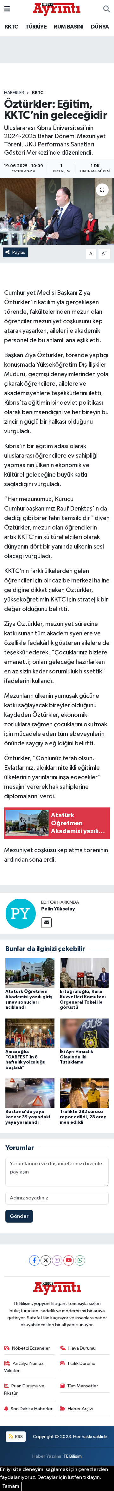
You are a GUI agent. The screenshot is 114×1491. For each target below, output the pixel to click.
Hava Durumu (82, 1348)
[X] (46, 1260)
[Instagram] (57, 1260)
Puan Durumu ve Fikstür (24, 1389)
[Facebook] (34, 1260)
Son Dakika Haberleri (32, 1408)
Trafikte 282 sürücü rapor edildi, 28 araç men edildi (83, 1117)
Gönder (19, 1216)
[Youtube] (68, 1260)
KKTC (11, 27)
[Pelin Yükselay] (20, 913)
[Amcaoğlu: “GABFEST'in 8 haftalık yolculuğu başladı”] (29, 1033)
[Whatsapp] (80, 1260)
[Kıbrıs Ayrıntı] (56, 9)
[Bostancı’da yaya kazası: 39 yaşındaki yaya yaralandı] (29, 1093)
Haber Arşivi (80, 1408)
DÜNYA (100, 27)
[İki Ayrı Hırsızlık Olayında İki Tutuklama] (84, 1033)
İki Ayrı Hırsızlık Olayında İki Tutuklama (76, 1057)
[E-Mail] (46, 922)
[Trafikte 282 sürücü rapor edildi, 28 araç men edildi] (84, 1093)
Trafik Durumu (81, 1363)
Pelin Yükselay (58, 908)
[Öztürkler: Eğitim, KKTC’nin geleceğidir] (57, 211)
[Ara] (106, 9)
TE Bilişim (72, 1456)
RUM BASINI (68, 27)
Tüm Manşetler (82, 1386)
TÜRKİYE (36, 27)
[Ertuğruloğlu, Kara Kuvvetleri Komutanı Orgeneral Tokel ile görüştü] (84, 973)
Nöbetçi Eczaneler (31, 1348)
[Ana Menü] (7, 9)
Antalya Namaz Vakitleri (24, 1367)
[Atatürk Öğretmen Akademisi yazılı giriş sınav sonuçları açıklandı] (29, 973)
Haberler (14, 93)
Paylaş (18, 252)
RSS (18, 1436)
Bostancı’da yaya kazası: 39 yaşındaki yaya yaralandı (27, 1117)
